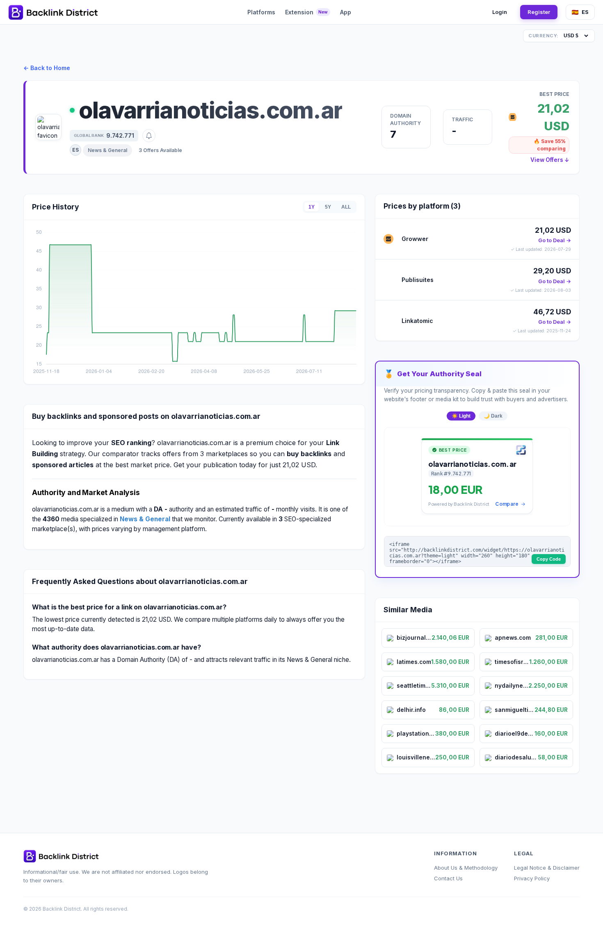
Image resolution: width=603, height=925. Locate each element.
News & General (107, 150)
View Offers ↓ (549, 160)
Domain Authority (405, 119)
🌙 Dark (493, 416)
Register (539, 12)
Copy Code (549, 559)
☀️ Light (461, 416)
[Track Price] (148, 135)
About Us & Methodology (466, 867)
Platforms (261, 12)
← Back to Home (46, 67)
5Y (328, 207)
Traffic (462, 119)
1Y (311, 207)
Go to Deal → (554, 240)
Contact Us (448, 878)
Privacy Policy (532, 878)
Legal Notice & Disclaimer (547, 867)
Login (499, 12)
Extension (306, 12)
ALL (346, 207)
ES (585, 12)
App (345, 12)
